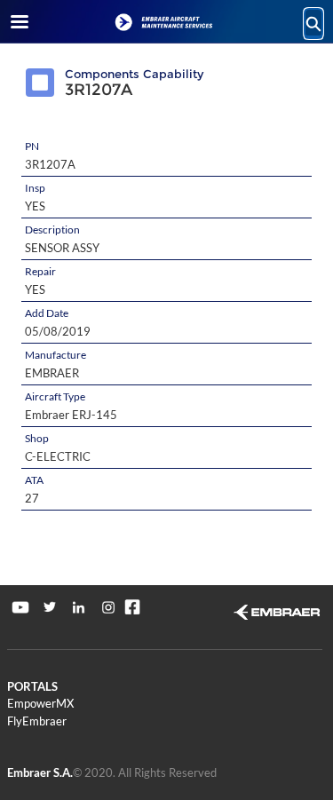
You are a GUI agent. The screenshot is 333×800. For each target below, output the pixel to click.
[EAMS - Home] (167, 22)
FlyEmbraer (37, 721)
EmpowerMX (40, 703)
